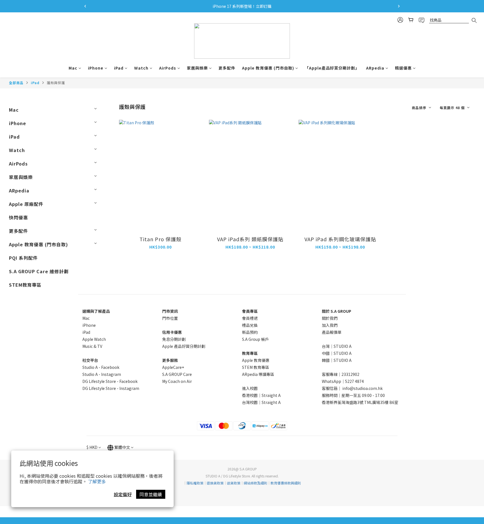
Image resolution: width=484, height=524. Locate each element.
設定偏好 (123, 494)
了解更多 (97, 481)
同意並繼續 (150, 494)
